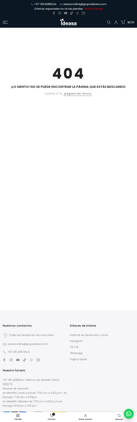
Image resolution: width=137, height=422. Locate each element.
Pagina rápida (78, 359)
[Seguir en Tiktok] (71, 13)
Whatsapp (76, 353)
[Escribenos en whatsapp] (77, 13)
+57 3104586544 (45, 4)
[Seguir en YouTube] (65, 13)
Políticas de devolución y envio (89, 335)
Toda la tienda (93, 9)
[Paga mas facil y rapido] (83, 13)
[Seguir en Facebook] (53, 13)
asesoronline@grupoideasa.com (84, 4)
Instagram (76, 341)
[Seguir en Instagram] (59, 13)
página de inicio (78, 93)
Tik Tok (74, 347)
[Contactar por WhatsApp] (129, 414)
